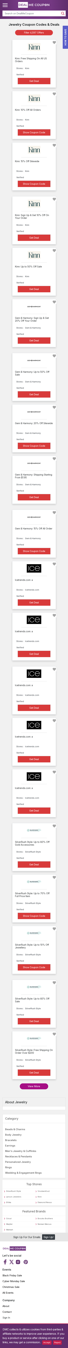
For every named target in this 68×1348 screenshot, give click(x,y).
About (5, 1306)
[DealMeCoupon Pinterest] (25, 1262)
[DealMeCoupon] (14, 1249)
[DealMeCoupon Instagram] (18, 1262)
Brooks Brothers (45, 1218)
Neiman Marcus (44, 1224)
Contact (7, 1311)
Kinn (40, 1197)
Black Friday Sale (12, 1275)
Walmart (9, 1230)
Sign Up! (48, 1237)
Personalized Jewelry (18, 1161)
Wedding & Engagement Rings (23, 1172)
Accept (46, 1342)
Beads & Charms (15, 1129)
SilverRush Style (13, 1191)
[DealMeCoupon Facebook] (5, 1262)
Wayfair (9, 1224)
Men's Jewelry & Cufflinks (20, 1151)
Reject (57, 1342)
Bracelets (11, 1140)
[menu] (5, 5)
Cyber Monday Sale (13, 1281)
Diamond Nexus (45, 1202)
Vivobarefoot (44, 1191)
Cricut (9, 1218)
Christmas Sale (10, 1287)
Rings (8, 1167)
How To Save (65, 37)
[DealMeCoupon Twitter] (11, 1262)
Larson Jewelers (13, 1197)
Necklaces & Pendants (18, 1156)
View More (34, 1086)
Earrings (10, 1145)
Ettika (8, 1202)
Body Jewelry (13, 1134)
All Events (8, 1292)
